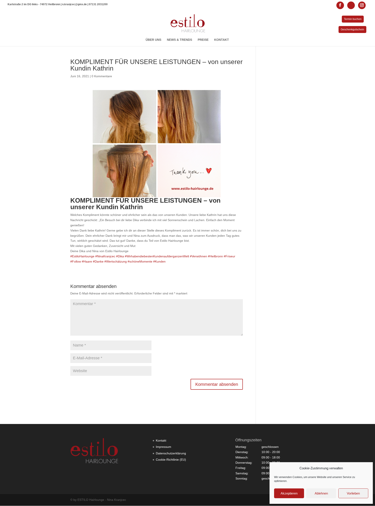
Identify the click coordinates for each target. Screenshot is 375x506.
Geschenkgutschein (352, 29)
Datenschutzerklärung (171, 453)
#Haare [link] (87, 261)
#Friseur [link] (229, 256)
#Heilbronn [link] (215, 256)
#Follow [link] (75, 261)
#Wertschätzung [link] (115, 261)
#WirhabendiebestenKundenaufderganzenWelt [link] (157, 256)
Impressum (163, 446)
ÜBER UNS (153, 39)
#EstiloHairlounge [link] (82, 256)
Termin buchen (353, 19)
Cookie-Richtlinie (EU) (171, 459)
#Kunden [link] (159, 261)
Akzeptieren (289, 493)
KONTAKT (221, 39)
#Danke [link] (98, 261)
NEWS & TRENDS (179, 39)
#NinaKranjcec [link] (105, 256)
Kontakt (161, 440)
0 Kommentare (102, 76)
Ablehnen (321, 493)
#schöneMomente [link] (140, 261)
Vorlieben (353, 493)
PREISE (203, 39)
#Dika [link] (120, 256)
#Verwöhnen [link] (198, 256)
